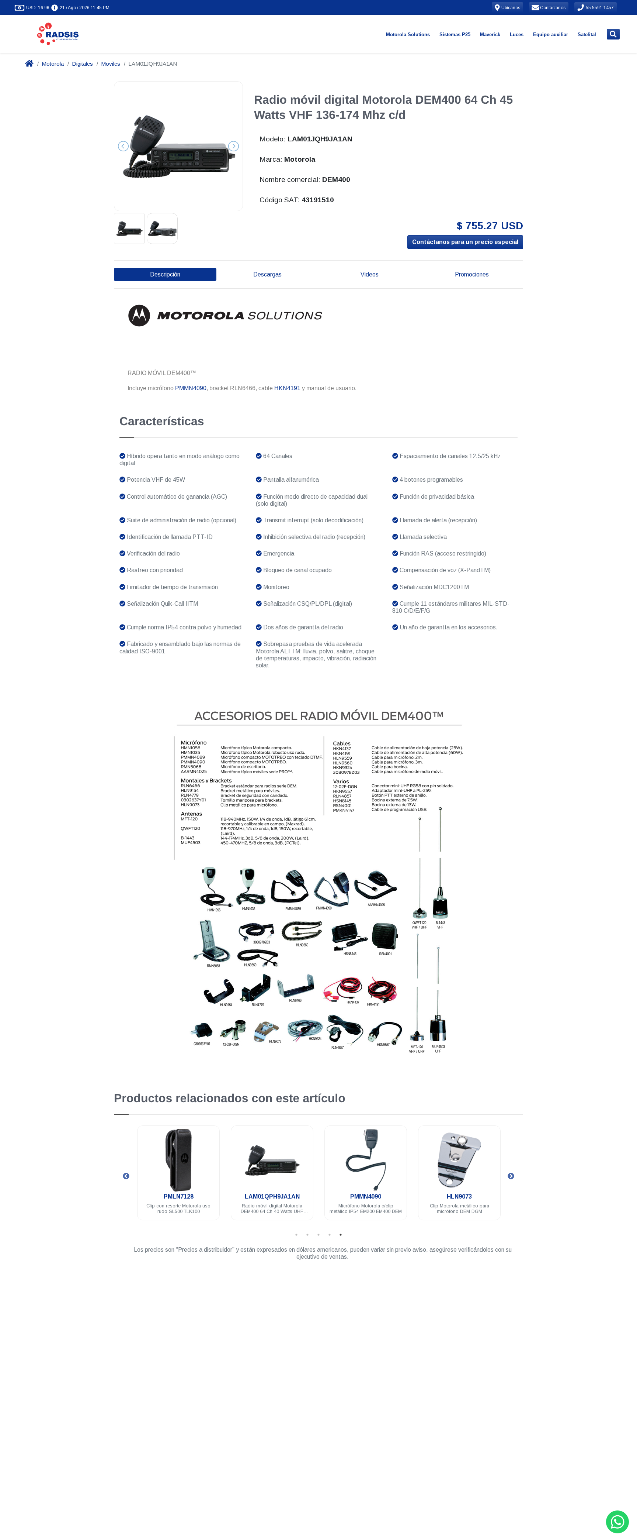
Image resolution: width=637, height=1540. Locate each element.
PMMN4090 (190, 388)
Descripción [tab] (165, 274)
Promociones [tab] (472, 274)
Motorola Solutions (408, 34)
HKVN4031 (475, 1196)
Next (511, 1176)
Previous (126, 1176)
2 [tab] (307, 1234)
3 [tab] (318, 1234)
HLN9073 (381, 1196)
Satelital (587, 34)
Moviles (110, 64)
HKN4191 (287, 388)
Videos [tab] (370, 274)
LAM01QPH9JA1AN (194, 1196)
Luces (516, 34)
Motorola (53, 64)
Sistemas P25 (454, 34)
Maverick (490, 34)
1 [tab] (296, 1234)
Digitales (82, 64)
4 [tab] (329, 1234)
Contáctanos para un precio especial (465, 242)
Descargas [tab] (267, 274)
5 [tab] (340, 1234)
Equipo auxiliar (550, 34)
